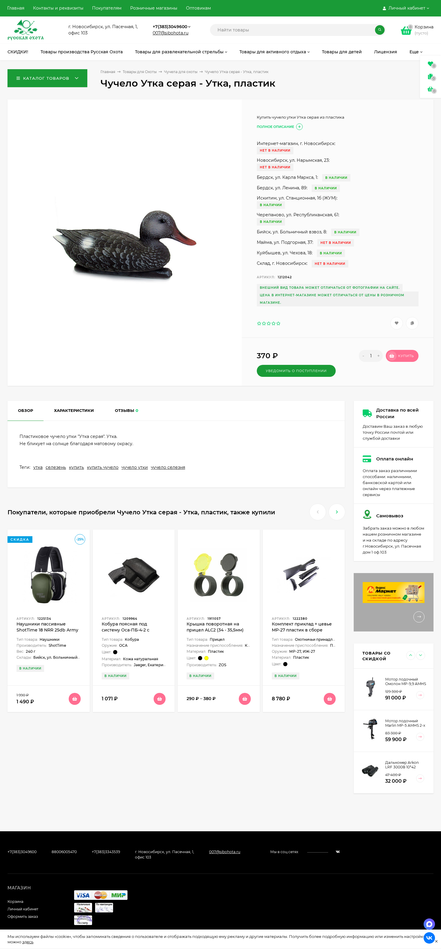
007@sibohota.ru (170, 33)
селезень (56, 467)
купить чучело (102, 467)
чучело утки (135, 467)
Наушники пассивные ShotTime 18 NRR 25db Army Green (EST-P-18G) (47, 630)
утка (38, 467)
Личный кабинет (23, 909)
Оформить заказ (23, 916)
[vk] (338, 852)
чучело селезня (168, 467)
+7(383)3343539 (106, 852)
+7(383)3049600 (170, 26)
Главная (15, 8)
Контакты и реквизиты (58, 8)
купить (76, 467)
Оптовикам (198, 8)
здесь (27, 941)
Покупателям (107, 8)
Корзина (15, 901)
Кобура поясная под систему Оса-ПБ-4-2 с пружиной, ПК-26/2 (125, 630)
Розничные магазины (153, 8)
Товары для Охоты (140, 71)
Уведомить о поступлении (296, 371)
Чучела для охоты (180, 71)
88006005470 (64, 852)
